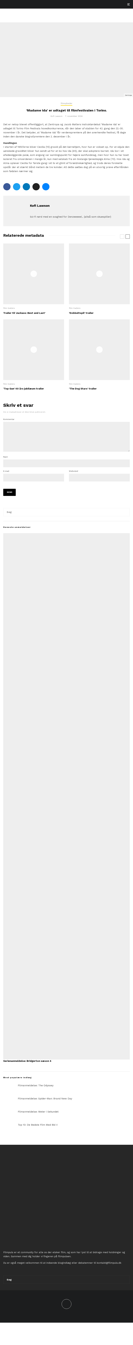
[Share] (7, 186)
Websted (73, 471)
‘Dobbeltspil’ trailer (81, 313)
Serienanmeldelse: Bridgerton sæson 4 (27, 1061)
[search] (126, 512)
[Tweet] (16, 186)
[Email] (36, 186)
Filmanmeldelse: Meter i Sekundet (38, 1111)
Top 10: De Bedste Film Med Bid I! (38, 1124)
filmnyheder (66, 103)
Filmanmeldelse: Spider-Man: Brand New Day (45, 1098)
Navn (5, 457)
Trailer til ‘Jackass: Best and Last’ (24, 313)
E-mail (6, 471)
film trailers (9, 308)
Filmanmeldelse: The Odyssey (36, 1085)
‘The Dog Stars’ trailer (83, 388)
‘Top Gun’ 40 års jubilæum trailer (23, 388)
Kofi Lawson (56, 116)
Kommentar (8, 419)
